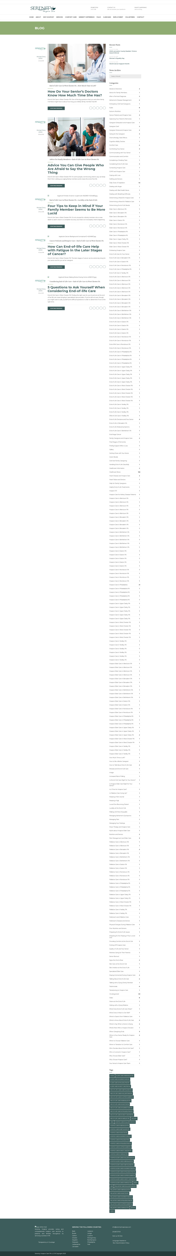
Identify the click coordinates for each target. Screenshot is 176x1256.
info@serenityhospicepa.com (121, 1227)
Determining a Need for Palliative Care (121, 201)
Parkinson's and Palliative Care (119, 917)
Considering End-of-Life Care (61, 281)
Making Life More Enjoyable (118, 812)
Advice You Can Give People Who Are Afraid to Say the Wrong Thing (76, 169)
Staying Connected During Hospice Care (122, 975)
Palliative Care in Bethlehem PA (119, 857)
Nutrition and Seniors (116, 834)
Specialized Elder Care (116, 971)
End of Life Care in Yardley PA (118, 273)
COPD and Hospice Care (117, 171)
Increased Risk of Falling (117, 776)
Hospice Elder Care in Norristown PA (121, 709)
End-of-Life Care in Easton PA (118, 322)
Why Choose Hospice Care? (118, 1059)
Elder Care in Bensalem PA (117, 213)
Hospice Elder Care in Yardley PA (119, 746)
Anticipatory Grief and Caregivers (119, 104)
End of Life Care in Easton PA (118, 261)
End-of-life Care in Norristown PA (119, 344)
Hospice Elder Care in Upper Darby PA (121, 727)
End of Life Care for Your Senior (119, 254)
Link (111, 1186)
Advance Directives (115, 89)
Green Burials (113, 457)
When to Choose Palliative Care (119, 1041)
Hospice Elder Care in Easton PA (119, 701)
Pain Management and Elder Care (120, 838)
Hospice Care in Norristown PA (119, 570)
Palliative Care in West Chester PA (120, 902)
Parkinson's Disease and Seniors (119, 921)
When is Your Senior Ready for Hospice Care (121, 1036)
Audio (111, 108)
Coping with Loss (114, 175)
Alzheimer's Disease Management (120, 100)
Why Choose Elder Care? (117, 1056)
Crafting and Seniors (115, 179)
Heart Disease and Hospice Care (119, 476)
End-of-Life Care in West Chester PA (63, 86)
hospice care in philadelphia (119, 1140)
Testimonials (113, 986)
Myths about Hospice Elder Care (119, 830)
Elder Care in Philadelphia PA (118, 231)
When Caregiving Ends (116, 1031)
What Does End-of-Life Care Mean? (120, 1009)
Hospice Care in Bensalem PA (118, 517)
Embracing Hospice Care (117, 250)
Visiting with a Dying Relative (118, 1005)
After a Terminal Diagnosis (117, 96)
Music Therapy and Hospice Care (119, 827)
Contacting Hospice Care (117, 168)
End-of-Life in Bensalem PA (118, 423)
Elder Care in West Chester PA (119, 243)
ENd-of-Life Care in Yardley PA (119, 416)
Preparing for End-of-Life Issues (119, 932)
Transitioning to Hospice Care (118, 990)
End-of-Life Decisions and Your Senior (121, 419)
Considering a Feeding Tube (118, 160)
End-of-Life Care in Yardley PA (118, 404)
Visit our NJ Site (117, 1236)
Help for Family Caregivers (117, 483)
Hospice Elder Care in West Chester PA (121, 739)
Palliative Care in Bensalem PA (119, 849)
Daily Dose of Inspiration (117, 183)
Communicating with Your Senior (120, 153)
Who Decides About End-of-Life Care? (121, 1048)
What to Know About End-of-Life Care (121, 1020)
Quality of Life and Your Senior (119, 949)
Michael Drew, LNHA (41, 57)
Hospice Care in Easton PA (117, 551)
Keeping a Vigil (114, 800)
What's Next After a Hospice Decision (121, 1028)
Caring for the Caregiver (117, 134)
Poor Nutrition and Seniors (117, 928)
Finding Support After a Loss (118, 446)
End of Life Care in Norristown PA (120, 265)
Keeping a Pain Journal (116, 797)
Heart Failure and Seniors (117, 479)
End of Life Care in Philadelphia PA (120, 269)
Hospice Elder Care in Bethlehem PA (121, 690)
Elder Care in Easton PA (116, 220)
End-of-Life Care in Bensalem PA (119, 295)
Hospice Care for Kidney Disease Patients (122, 494)
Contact (140, 17)
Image (111, 772)
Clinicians (107, 17)
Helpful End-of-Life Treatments (119, 487)
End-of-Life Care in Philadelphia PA (120, 352)
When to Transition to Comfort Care (120, 1044)
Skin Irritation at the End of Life (119, 967)
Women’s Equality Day (116, 58)
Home (31, 17)
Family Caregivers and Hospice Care (120, 438)
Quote (133, 1207)
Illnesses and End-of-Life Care (118, 769)
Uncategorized (114, 994)
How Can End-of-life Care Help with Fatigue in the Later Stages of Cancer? (75, 250)
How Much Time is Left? (87, 86)
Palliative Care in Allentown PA (119, 842)
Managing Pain (114, 819)
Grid (111, 1122)
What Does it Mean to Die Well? (119, 1013)
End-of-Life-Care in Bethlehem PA (120, 431)
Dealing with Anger (115, 186)
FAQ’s (99, 17)
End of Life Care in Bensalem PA (119, 258)
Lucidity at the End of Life (87, 200)
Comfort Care (71, 17)
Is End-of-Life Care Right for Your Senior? (122, 780)
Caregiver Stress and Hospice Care (120, 130)
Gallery (111, 449)
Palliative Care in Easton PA (118, 864)
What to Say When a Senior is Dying (121, 1024)
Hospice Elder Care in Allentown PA (120, 663)
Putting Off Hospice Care (117, 945)
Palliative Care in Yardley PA (118, 909)
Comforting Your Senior (116, 149)
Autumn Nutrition (115, 111)
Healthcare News (114, 472)
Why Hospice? (48, 17)
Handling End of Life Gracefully (119, 464)
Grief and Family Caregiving (118, 461)
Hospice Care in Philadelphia (118, 585)
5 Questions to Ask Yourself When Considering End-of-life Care (76, 289)
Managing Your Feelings (117, 823)
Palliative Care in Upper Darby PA (120, 894)
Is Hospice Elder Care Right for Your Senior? (120, 784)
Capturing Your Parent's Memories (120, 119)
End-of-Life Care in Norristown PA (120, 337)
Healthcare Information (116, 468)
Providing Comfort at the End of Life (121, 941)
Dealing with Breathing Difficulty (119, 194)
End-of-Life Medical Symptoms (119, 427)
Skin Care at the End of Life (118, 964)
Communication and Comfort (118, 156)
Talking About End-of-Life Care (119, 979)
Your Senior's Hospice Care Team (119, 1063)
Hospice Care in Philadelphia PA (119, 588)
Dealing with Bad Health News (119, 190)
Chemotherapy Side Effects (118, 138)
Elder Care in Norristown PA (118, 224)
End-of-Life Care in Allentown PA (119, 277)
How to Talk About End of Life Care (120, 765)
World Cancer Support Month (119, 64)
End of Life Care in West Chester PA (121, 1115)
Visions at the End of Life (117, 1001)
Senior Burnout (114, 956)
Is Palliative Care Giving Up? (118, 793)
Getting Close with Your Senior (119, 453)
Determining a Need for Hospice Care (121, 198)
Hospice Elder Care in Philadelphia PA (121, 716)
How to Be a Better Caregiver (119, 761)
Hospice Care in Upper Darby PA (119, 603)
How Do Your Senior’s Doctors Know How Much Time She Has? (75, 93)
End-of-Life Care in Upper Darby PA (120, 367)
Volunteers (130, 17)
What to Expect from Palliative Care (120, 1016)
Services (59, 17)
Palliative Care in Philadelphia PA (119, 883)
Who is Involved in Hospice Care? (120, 1052)
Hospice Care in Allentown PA (118, 498)
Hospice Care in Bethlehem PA (119, 532)
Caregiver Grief (114, 126)
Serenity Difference (86, 17)
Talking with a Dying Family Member (121, 983)
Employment (118, 17)
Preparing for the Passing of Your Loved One (122, 936)
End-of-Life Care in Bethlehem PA (120, 310)
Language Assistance (119, 1240)
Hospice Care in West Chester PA (120, 622)
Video (111, 998)
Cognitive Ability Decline (117, 141)
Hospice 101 (113, 491)
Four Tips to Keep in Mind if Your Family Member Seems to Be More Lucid (76, 209)
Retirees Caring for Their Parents (119, 952)
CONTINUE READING (56, 108)
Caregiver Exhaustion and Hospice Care (122, 122)
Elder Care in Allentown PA (117, 209)
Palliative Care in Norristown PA (119, 872)
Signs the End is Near (116, 960)
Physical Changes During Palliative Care (122, 924)
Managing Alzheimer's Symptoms (120, 815)
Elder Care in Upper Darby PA (118, 239)
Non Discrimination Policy (121, 1243)
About (38, 17)
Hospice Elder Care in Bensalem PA (120, 678)
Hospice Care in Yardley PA (117, 641)
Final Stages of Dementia (117, 442)
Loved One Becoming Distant (119, 804)
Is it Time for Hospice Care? (118, 789)
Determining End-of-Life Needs (119, 205)
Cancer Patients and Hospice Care (62, 241)
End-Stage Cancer (115, 434)
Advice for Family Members (60, 159)
